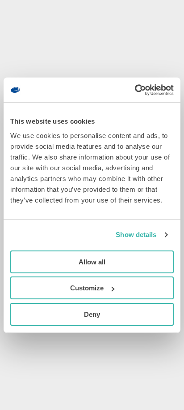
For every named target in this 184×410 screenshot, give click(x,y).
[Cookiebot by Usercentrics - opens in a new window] (135, 90)
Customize (87, 288)
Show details (136, 234)
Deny (92, 314)
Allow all (92, 262)
